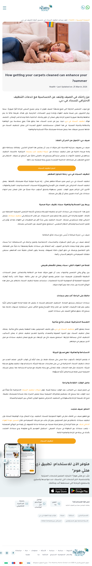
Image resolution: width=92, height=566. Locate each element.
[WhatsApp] (88, 7)
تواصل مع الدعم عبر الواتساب (38, 504)
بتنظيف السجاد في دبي (64, 329)
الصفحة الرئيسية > (82, 20)
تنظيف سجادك (14, 216)
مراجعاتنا (18, 551)
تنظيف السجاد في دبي (75, 121)
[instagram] (7, 553)
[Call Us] (83, 7)
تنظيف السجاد (46, 441)
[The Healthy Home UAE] (46, 7)
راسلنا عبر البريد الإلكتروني (20, 504)
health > (71, 20)
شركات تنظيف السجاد (31, 390)
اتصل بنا (54, 504)
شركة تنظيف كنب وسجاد (37, 152)
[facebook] (13, 553)
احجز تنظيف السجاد (46, 168)
